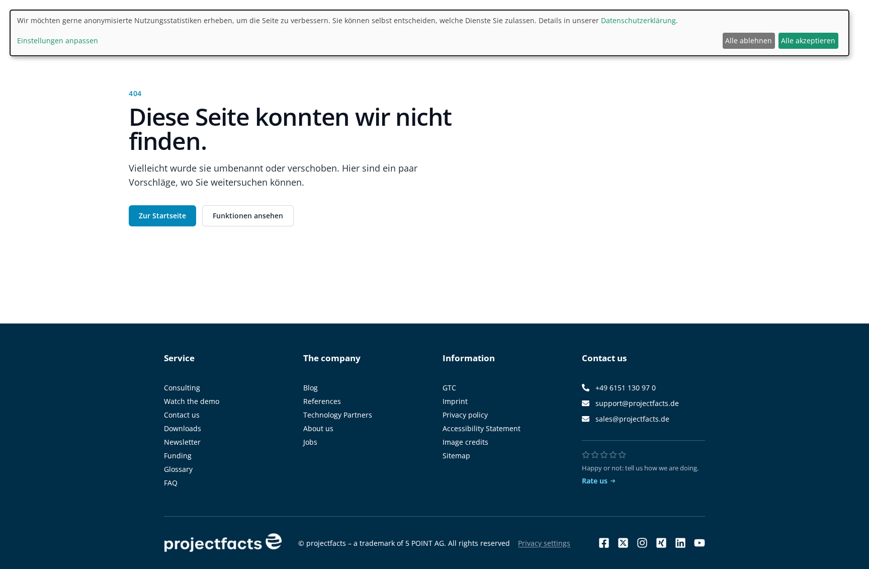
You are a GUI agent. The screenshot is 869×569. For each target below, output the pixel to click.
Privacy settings (544, 543)
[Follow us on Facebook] (604, 542)
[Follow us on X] (623, 542)
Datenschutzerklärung (638, 20)
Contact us (182, 415)
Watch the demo (191, 401)
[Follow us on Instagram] (642, 542)
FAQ (171, 482)
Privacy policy (465, 415)
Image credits (465, 442)
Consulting (182, 387)
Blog (310, 387)
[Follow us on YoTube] (699, 542)
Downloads (182, 428)
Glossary (178, 469)
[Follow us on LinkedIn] (680, 542)
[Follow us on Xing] (661, 542)
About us (318, 428)
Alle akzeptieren (808, 40)
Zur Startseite (162, 215)
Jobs (310, 442)
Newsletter (182, 442)
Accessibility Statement (481, 428)
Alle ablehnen (748, 40)
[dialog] (429, 33)
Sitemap (456, 455)
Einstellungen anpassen (57, 40)
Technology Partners (337, 415)
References (322, 401)
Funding (178, 455)
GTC (449, 387)
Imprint (455, 401)
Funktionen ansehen (248, 215)
